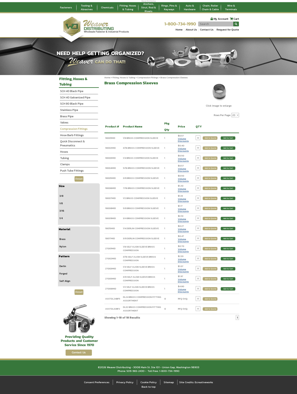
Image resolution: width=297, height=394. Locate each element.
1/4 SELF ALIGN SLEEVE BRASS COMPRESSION (139, 268)
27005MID (110, 278)
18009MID (110, 218)
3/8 (61, 196)
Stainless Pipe (69, 110)
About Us (191, 30)
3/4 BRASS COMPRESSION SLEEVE (141, 218)
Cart (236, 19)
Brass (62, 239)
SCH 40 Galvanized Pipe (75, 97)
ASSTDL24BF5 (112, 298)
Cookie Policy (148, 382)
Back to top (149, 387)
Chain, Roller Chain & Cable (210, 7)
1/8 (61, 203)
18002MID (110, 148)
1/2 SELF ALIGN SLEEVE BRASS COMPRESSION (139, 288)
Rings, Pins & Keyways (169, 7)
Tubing (64, 158)
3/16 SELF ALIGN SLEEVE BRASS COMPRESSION (139, 258)
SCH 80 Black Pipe (71, 103)
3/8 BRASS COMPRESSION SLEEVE (141, 178)
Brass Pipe (66, 116)
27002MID (110, 258)
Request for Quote (228, 30)
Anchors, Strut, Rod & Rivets (148, 7)
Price (182, 126)
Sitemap (169, 382)
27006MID (110, 288)
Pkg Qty (167, 126)
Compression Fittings (147, 77)
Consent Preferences (96, 382)
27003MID (110, 268)
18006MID (110, 188)
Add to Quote (210, 138)
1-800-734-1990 (180, 24)
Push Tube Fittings (72, 170)
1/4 (61, 218)
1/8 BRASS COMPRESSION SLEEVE (140, 138)
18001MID (110, 138)
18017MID (110, 238)
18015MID (110, 228)
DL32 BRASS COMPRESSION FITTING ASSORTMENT (142, 308)
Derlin (62, 266)
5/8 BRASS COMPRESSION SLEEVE (141, 208)
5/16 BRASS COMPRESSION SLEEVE (141, 168)
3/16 (61, 211)
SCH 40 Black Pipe (71, 91)
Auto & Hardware (190, 7)
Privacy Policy (124, 382)
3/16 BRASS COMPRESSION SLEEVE (141, 148)
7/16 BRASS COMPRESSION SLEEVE (141, 188)
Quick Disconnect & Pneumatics (72, 143)
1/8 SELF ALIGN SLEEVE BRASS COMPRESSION (139, 248)
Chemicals (107, 7)
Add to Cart (228, 138)
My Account (221, 19)
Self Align (64, 281)
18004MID (110, 168)
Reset (79, 178)
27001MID (110, 248)
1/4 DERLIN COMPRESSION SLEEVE (141, 228)
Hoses (64, 152)
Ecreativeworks (204, 382)
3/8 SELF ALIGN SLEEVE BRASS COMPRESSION (139, 278)
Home (179, 30)
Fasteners (66, 7)
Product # (112, 126)
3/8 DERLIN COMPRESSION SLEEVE (141, 238)
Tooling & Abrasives (87, 7)
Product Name (133, 126)
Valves (64, 122)
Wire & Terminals (231, 7)
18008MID (110, 208)
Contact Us (206, 30)
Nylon (62, 246)
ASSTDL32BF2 (112, 308)
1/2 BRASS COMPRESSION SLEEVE (140, 198)
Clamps (65, 164)
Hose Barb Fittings (72, 135)
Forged (63, 273)
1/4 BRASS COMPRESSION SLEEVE (140, 158)
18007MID (110, 198)
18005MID (110, 178)
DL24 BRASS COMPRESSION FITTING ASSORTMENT (142, 298)
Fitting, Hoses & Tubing (128, 7)
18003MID (110, 158)
